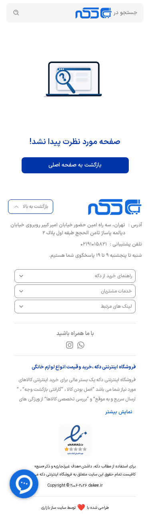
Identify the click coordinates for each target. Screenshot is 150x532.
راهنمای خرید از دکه (113, 276)
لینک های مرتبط (116, 306)
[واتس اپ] (81, 345)
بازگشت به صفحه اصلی (75, 165)
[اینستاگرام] (70, 345)
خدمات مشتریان (116, 291)
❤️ (75, 508)
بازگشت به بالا (35, 206)
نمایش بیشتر (118, 412)
